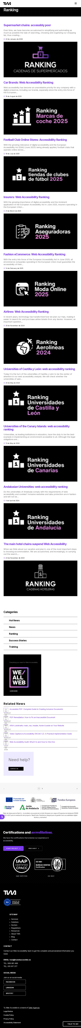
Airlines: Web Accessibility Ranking (26, 311)
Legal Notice (8, 1011)
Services (14, 919)
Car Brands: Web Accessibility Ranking (28, 82)
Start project (12, 848)
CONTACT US (14, 768)
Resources (15, 931)
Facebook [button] (16, 982)
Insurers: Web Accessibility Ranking (26, 197)
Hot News (14, 620)
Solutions (14, 922)
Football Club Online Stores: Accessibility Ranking (35, 139)
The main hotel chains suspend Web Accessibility (35, 544)
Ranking (13, 633)
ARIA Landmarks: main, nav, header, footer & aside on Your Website (37, 726)
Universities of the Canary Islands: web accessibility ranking (37, 427)
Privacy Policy (9, 1019)
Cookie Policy (9, 1015)
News (12, 627)
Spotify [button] (16, 993)
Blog (13, 937)
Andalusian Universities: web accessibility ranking (36, 486)
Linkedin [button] (16, 988)
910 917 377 (12, 966)
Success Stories (18, 640)
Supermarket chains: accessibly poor (27, 25)
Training (13, 646)
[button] (40, 59)
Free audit (32, 848)
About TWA (15, 934)
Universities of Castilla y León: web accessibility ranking (39, 369)
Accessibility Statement (12, 1023)
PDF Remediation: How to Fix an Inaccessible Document (32, 717)
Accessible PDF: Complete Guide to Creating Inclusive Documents (36, 709)
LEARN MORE (13, 691)
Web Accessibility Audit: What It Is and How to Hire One (32, 742)
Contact (14, 940)
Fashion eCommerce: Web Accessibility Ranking (34, 254)
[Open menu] (75, 3)
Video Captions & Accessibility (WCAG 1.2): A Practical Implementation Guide (41, 734)
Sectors (14, 925)
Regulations (15, 928)
